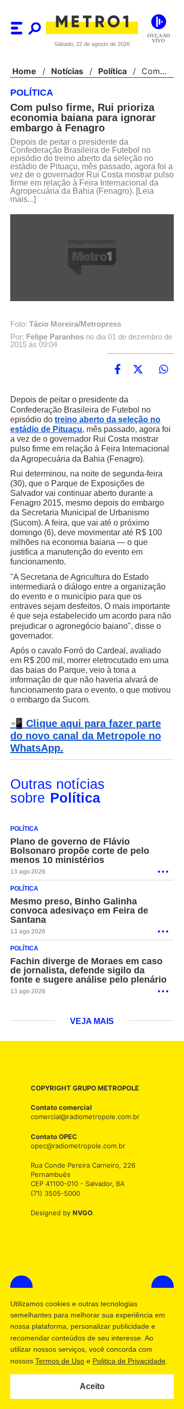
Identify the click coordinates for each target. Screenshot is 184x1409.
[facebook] (117, 370)
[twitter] (138, 370)
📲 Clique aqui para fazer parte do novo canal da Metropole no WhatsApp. (90, 746)
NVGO (79, 1222)
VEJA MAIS (92, 1032)
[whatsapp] (163, 370)
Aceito (92, 1386)
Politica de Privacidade (128, 1361)
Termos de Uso (59, 1361)
